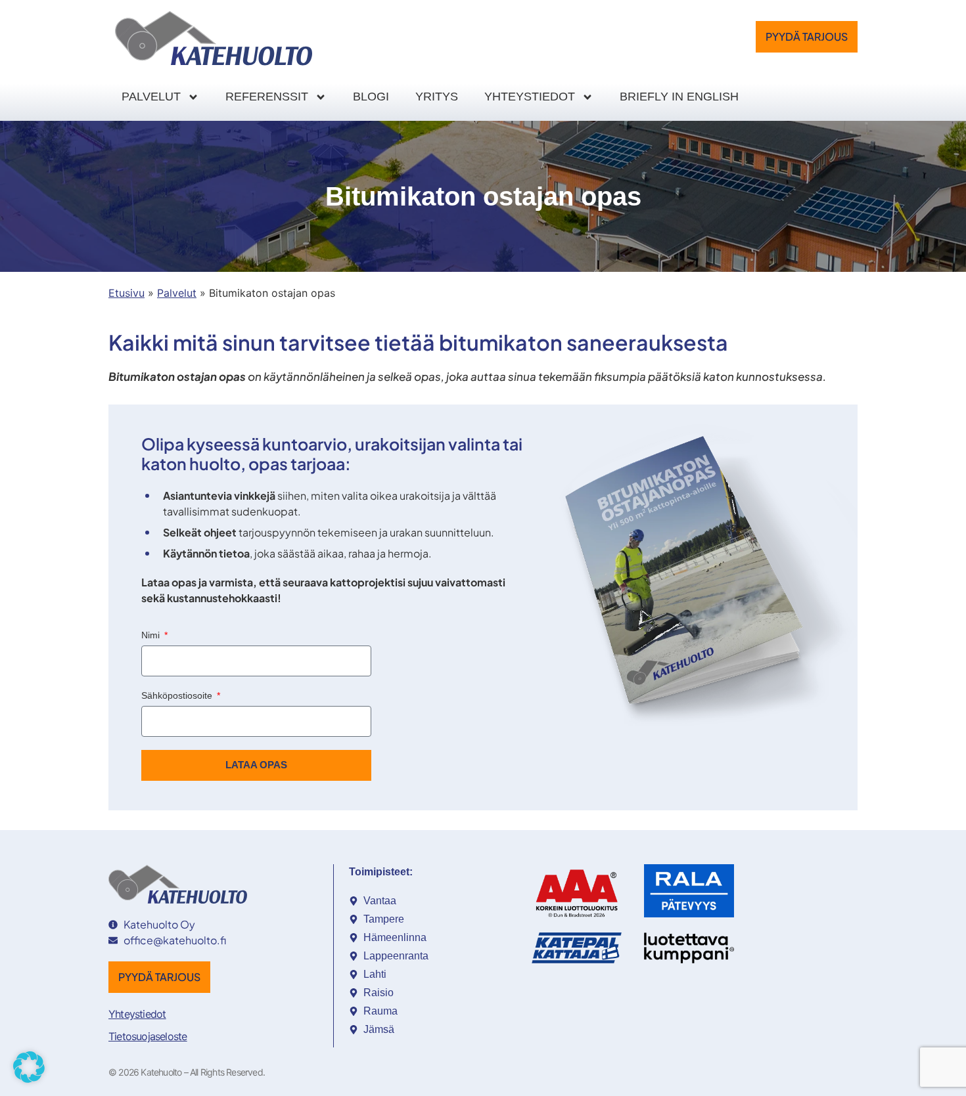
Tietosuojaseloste (147, 1036)
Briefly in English (679, 96)
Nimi (151, 635)
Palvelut (151, 96)
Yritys (436, 96)
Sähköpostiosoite (178, 695)
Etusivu (126, 292)
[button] (29, 1067)
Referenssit (266, 96)
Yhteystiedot (529, 96)
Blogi (371, 96)
